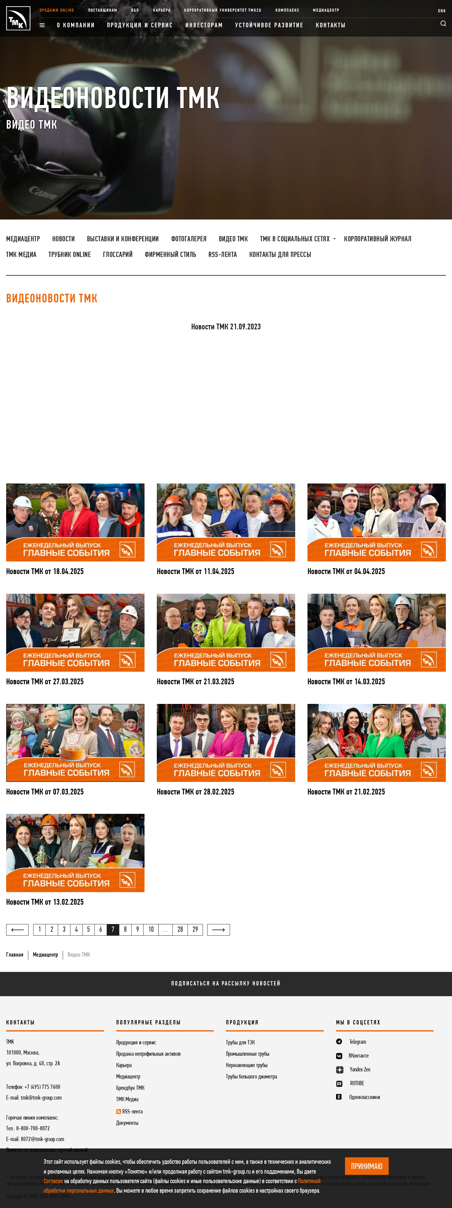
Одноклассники (364, 1097)
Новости (63, 239)
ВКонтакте (359, 1056)
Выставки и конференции (123, 239)
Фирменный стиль (170, 255)
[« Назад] (17, 930)
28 (180, 930)
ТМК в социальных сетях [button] (295, 239)
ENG (442, 11)
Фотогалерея (189, 239)
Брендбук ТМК (130, 1088)
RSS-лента (222, 255)
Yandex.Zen (360, 1070)
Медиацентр (326, 10)
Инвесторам (204, 25)
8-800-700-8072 (33, 1129)
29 (195, 930)
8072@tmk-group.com (42, 1139)
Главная (14, 955)
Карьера (162, 10)
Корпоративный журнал (377, 239)
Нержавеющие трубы (247, 1065)
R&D (135, 10)
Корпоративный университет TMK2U (223, 10)
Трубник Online (70, 255)
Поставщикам (103, 10)
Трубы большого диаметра (251, 1077)
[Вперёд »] (218, 930)
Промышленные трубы (247, 1054)
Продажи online (57, 10)
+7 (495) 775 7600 (42, 1087)
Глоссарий (118, 255)
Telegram (358, 1042)
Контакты (331, 25)
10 (151, 930)
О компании (76, 25)
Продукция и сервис (140, 25)
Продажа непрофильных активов (148, 1054)
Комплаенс (287, 10)
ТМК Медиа (21, 255)
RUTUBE (357, 1084)
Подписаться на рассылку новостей (226, 984)
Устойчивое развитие (269, 25)
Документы (127, 1123)
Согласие (53, 1181)
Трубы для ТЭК (240, 1043)
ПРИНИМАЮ (367, 1167)
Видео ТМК (233, 239)
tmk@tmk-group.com (41, 1098)
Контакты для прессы (280, 255)
